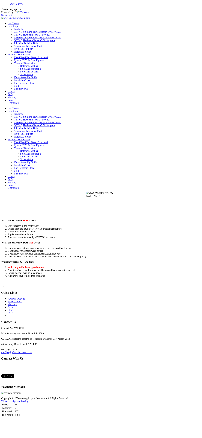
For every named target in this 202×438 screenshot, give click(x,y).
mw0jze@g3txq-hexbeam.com (16, 352)
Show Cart (6, 15)
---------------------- (16, 315)
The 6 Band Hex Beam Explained (31, 57)
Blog (16, 85)
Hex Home (13, 23)
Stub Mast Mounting (30, 68)
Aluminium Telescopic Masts (28, 46)
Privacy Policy (15, 301)
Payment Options (16, 298)
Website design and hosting (14, 401)
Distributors (13, 103)
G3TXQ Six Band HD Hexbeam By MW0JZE (37, 31)
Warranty (12, 97)
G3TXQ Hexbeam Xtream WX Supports (34, 40)
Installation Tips (22, 80)
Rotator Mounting (29, 66)
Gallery (11, 91)
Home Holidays (15, 4)
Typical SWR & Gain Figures (29, 60)
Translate (24, 12)
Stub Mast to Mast (29, 71)
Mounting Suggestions (25, 63)
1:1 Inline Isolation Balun (26, 43)
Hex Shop (13, 26)
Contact (11, 100)
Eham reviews (21, 88)
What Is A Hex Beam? (19, 54)
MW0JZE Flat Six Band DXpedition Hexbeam (37, 37)
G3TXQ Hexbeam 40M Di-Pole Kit (32, 34)
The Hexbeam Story (24, 83)
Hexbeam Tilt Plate (23, 49)
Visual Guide (26, 74)
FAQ (10, 94)
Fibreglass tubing (22, 51)
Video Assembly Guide (25, 77)
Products (18, 29)
